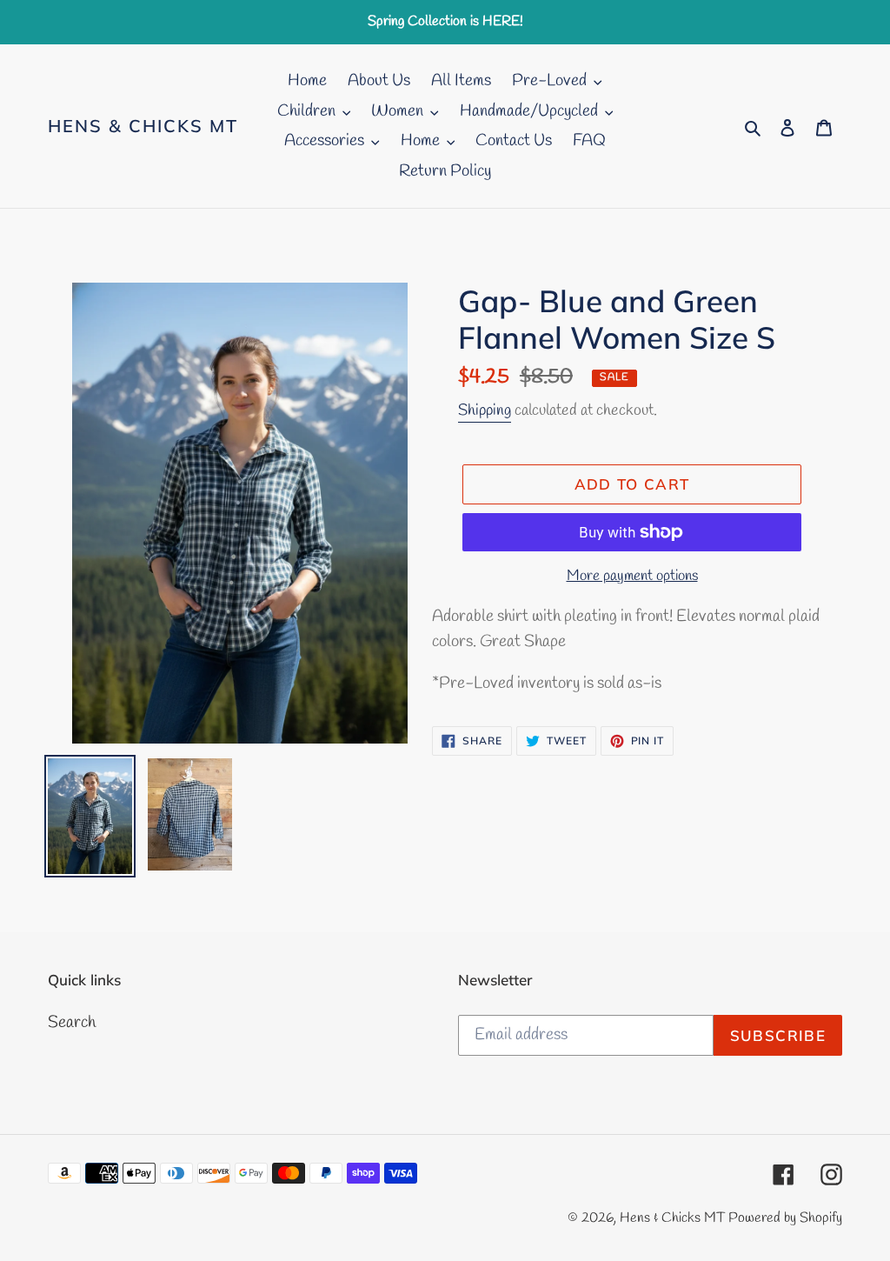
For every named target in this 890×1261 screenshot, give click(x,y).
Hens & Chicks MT (143, 126)
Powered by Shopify (785, 1218)
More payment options (632, 576)
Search (72, 1022)
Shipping (484, 410)
